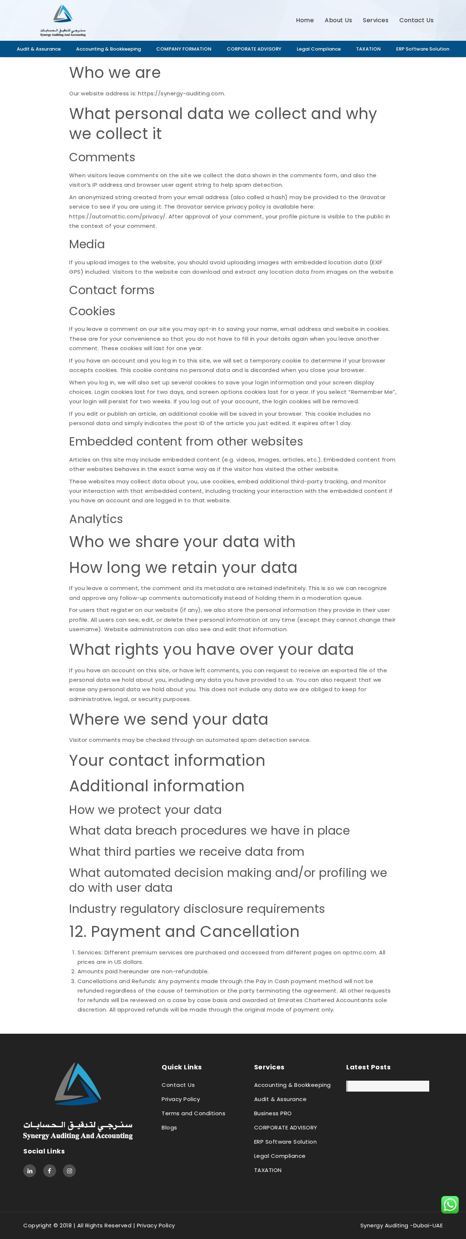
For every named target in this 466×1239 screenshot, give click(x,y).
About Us (338, 20)
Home (305, 20)
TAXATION (368, 48)
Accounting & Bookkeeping (108, 48)
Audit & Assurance (39, 48)
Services (375, 20)
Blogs (169, 1127)
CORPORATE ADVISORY (254, 48)
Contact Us (416, 20)
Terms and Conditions (193, 1113)
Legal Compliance (319, 48)
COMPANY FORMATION (184, 48)
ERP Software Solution (422, 48)
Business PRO (273, 1113)
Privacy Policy (181, 1099)
